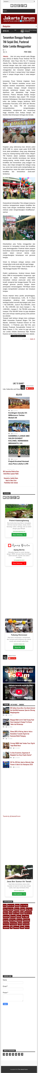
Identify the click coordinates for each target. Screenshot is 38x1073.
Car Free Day (24, 905)
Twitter (25, 5)
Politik (20, 924)
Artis (4, 905)
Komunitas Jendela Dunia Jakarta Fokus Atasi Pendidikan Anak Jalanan (11, 480)
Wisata (27, 927)
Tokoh (22, 927)
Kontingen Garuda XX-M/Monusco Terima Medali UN (17, 415)
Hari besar (29, 909)
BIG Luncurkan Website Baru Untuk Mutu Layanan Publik (11, 472)
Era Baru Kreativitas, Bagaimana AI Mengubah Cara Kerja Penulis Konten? (21, 754)
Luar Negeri (25, 916)
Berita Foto (11, 905)
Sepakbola (6, 927)
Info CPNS (16, 913)
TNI (5, 49)
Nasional (5, 920)
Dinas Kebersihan (8, 909)
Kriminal (13, 916)
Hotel (10, 913)
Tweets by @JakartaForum (11, 816)
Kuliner (19, 916)
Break (6, 31)
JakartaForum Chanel (11, 5)
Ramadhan (26, 924)
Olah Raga (12, 920)
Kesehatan (6, 916)
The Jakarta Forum (15, 5)
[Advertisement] (16, 359)
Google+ (18, 5)
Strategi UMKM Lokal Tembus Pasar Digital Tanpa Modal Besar (22, 744)
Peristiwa (6, 924)
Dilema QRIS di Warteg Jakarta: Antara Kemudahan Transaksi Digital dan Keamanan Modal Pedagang (21, 733)
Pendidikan (26, 920)
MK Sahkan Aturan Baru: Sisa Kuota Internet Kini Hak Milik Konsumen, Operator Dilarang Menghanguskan (22, 710)
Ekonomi (16, 909)
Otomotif (19, 920)
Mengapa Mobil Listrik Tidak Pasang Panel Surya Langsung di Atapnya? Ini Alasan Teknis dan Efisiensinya (22, 722)
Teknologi (16, 927)
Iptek (21, 913)
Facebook (22, 5)
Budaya (17, 905)
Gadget (22, 909)
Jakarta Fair (28, 913)
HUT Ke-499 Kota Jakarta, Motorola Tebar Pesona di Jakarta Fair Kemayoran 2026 (22, 763)
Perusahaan (13, 924)
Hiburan (5, 913)
